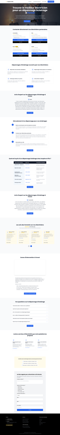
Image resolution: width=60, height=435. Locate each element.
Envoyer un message (20, 39)
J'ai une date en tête (21, 391)
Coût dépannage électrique (26, 427)
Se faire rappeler (51, 1)
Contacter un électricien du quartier (30, 293)
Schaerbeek (41, 423)
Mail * (18, 401)
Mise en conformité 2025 (26, 426)
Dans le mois (20, 390)
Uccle (40, 424)
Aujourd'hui (19, 386)
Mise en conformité (25, 420)
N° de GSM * (19, 405)
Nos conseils (44, 1)
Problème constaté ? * (20, 379)
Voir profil (20, 42)
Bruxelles (40, 420)
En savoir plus (15, 348)
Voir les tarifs (34, 21)
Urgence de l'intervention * (21, 385)
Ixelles (40, 421)
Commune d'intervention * (21, 393)
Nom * (18, 397)
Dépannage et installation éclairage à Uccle (30, 361)
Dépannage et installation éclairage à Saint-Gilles (30, 365)
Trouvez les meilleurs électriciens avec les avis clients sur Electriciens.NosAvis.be (30, 433)
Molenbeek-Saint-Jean (42, 422)
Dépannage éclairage (25, 422)
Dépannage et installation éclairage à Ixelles (30, 363)
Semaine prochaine (21, 389)
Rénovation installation (26, 421)
